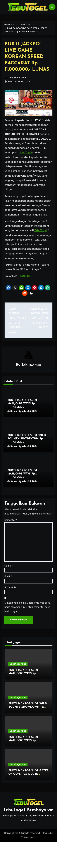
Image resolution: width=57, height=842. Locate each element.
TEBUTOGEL (24, 275)
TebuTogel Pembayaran (28, 810)
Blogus (46, 833)
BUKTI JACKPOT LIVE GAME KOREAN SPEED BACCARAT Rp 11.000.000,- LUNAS (27, 57)
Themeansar (28, 837)
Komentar (10, 520)
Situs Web (10, 587)
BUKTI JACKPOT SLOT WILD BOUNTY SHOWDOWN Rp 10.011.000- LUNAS (26, 438)
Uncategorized (18, 664)
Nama (8, 565)
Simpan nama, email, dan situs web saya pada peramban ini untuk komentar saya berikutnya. (27, 607)
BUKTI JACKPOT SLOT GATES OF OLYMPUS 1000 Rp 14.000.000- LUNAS (28, 774)
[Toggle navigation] (4, 7)
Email (8, 576)
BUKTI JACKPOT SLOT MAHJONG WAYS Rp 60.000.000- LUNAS (22, 403)
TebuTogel (25, 152)
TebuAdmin (20, 77)
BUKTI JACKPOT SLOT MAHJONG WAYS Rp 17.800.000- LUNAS (22, 473)
